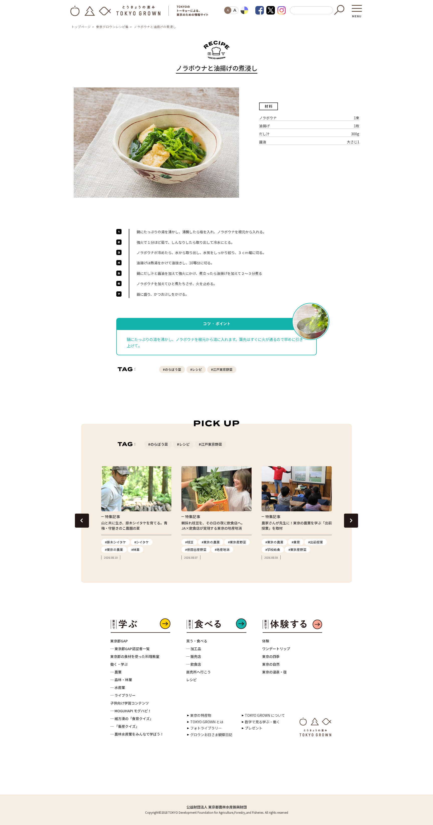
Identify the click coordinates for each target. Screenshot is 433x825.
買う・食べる (196, 640)
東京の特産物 (200, 715)
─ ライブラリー (123, 695)
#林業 (135, 549)
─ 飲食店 (193, 664)
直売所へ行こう (198, 671)
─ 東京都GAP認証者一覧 (130, 648)
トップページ (81, 26)
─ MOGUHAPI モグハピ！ (130, 710)
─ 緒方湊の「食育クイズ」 (131, 718)
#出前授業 (315, 542)
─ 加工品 (193, 648)
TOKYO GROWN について (265, 715)
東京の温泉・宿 (274, 671)
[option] (136, 513)
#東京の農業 (114, 549)
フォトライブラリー (206, 728)
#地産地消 (222, 549)
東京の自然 (271, 664)
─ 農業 (116, 671)
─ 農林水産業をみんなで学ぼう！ (137, 734)
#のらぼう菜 (172, 369)
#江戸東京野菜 (222, 369)
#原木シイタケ (115, 542)
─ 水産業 (117, 687)
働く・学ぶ (119, 664)
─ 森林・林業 (121, 679)
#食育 (296, 542)
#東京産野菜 (237, 542)
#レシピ (196, 369)
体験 (265, 640)
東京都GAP (119, 640)
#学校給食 (272, 549)
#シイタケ (141, 542)
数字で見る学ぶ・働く (262, 721)
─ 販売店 (193, 656)
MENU (357, 14)
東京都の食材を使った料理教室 (134, 656)
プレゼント (253, 728)
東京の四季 (271, 656)
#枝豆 (189, 542)
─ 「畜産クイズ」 (124, 726)
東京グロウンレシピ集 (112, 26)
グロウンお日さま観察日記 (211, 734)
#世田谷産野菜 (195, 549)
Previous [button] (82, 521)
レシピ (191, 679)
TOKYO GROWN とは (206, 721)
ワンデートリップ (276, 648)
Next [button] (351, 521)
